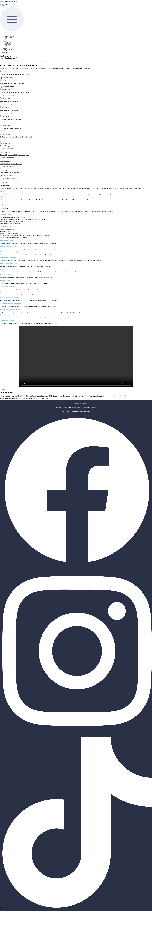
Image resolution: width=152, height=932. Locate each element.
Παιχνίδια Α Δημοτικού (5, 71)
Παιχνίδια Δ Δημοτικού (5, 98)
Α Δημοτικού (8, 42)
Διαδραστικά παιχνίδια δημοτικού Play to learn (10, 1)
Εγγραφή (6, 930)
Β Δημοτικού (8, 43)
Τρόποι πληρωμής (76, 407)
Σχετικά (4, 34)
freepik (84, 403)
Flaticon (76, 403)
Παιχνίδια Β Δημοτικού (5, 89)
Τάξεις (4, 41)
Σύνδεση (10, 930)
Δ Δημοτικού (8, 45)
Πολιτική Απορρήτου (9, 39)
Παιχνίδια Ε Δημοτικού (5, 143)
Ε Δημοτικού (8, 46)
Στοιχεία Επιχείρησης (10, 36)
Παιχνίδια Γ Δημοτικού (5, 107)
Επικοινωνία (5, 50)
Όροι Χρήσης (8, 38)
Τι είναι (6, 35)
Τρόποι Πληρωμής (9, 37)
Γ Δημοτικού (8, 44)
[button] (21, 18)
